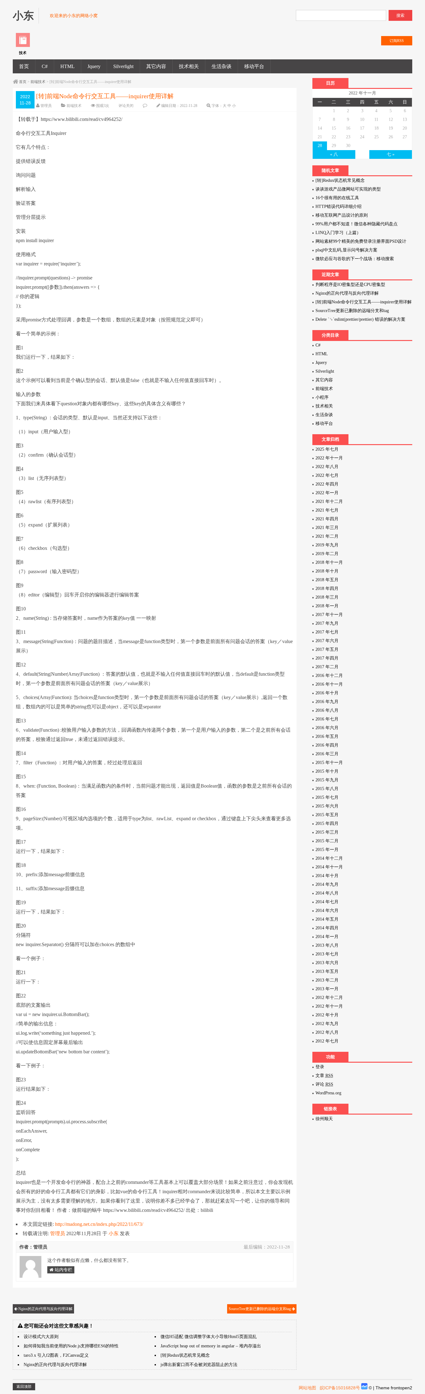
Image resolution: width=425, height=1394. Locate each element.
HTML (67, 66)
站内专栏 (63, 1269)
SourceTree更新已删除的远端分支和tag (260, 1309)
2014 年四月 (327, 928)
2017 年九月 (327, 623)
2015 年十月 (327, 771)
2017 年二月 (327, 667)
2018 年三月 (327, 597)
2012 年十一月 (329, 1006)
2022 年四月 (327, 484)
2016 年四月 (327, 745)
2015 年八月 (327, 788)
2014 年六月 (327, 910)
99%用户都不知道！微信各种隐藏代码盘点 (356, 224)
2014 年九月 (327, 884)
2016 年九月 (327, 701)
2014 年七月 (327, 901)
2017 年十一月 (329, 614)
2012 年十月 (327, 1015)
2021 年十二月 (329, 501)
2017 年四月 (327, 658)
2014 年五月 (327, 919)
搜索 (400, 15)
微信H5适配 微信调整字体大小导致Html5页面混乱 (209, 1336)
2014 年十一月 (329, 867)
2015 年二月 (327, 841)
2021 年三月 (327, 527)
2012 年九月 (327, 1023)
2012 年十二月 (329, 997)
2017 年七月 (327, 632)
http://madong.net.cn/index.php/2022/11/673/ (99, 1224)
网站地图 (307, 1387)
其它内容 (156, 66)
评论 (324, 1084)
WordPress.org (328, 1093)
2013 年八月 (327, 945)
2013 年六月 (327, 962)
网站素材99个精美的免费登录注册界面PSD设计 (360, 241)
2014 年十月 (327, 875)
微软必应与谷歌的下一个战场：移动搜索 (354, 258)
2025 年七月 (327, 449)
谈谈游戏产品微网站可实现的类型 (348, 189)
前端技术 (37, 82)
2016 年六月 (327, 727)
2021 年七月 (327, 510)
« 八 (334, 154)
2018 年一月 (327, 606)
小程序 (322, 397)
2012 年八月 (327, 1032)
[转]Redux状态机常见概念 (185, 1355)
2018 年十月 (327, 571)
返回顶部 (23, 1386)
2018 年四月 (327, 588)
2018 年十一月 (329, 562)
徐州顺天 (324, 1118)
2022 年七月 (327, 475)
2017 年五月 (327, 649)
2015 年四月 (327, 823)
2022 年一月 (327, 492)
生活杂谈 (221, 66)
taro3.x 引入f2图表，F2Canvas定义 (56, 1355)
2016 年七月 (327, 719)
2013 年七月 (327, 954)
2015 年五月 (327, 814)
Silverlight (123, 66)
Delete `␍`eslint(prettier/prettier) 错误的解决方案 (360, 319)
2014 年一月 (327, 936)
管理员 (46, 106)
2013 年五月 (327, 971)
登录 (319, 1067)
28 (320, 145)
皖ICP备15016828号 (340, 1387)
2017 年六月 (327, 640)
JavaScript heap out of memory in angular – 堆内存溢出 (211, 1346)
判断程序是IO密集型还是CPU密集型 (350, 284)
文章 (324, 1075)
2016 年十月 (327, 693)
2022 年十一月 (329, 458)
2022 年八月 (327, 466)
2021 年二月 (327, 536)
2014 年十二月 (329, 858)
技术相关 (189, 66)
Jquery (93, 66)
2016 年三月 (327, 754)
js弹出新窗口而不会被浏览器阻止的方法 (199, 1364)
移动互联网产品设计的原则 (341, 215)
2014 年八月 (327, 893)
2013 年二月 (327, 980)
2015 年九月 (327, 780)
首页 (24, 66)
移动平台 (254, 66)
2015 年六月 (327, 806)
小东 (114, 1233)
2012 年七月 (327, 1041)
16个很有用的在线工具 (337, 198)
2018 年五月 (327, 579)
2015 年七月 (327, 797)
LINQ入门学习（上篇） (338, 232)
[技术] (23, 46)
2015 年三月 (327, 832)
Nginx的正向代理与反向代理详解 (44, 1309)
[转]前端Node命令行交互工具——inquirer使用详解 (363, 302)
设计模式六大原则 (41, 1336)
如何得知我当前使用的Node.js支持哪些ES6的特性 (71, 1346)
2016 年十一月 (329, 684)
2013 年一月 (327, 989)
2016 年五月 (327, 736)
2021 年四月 (327, 519)
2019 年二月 (327, 553)
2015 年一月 (327, 849)
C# (45, 66)
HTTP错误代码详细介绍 (338, 206)
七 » (391, 154)
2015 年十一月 (329, 762)
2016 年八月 (327, 710)
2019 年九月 (327, 545)
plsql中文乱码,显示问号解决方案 (346, 250)
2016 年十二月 (329, 675)
